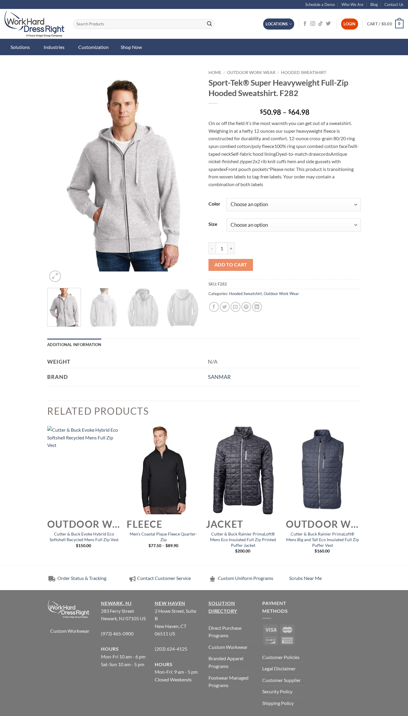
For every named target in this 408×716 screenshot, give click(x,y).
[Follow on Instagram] (312, 24)
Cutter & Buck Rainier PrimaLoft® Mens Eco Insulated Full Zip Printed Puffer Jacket (243, 539)
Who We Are (352, 4)
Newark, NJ (116, 603)
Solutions (20, 47)
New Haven (170, 603)
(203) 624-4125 (171, 649)
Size (212, 223)
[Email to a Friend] (235, 307)
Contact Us (394, 4)
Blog (374, 4)
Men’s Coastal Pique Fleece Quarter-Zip (163, 536)
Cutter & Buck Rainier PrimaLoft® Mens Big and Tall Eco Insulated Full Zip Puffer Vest (322, 539)
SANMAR (219, 377)
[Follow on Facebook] (305, 24)
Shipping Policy (278, 703)
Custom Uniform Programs (245, 578)
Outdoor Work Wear (251, 72)
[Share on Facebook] (214, 307)
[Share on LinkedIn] (257, 307)
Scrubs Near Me (305, 578)
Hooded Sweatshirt (303, 72)
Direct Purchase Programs (224, 631)
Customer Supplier (281, 680)
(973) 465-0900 (117, 633)
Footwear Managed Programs (228, 681)
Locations (277, 23)
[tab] (74, 345)
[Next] (189, 175)
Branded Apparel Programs (225, 662)
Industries (54, 47)
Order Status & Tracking (81, 578)
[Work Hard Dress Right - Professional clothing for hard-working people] (34, 24)
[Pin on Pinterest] (246, 307)
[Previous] (57, 175)
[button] (385, 24)
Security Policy (277, 691)
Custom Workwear (69, 631)
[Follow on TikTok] (320, 24)
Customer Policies (281, 657)
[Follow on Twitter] (328, 24)
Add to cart (230, 264)
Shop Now (131, 47)
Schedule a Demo (320, 4)
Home (214, 72)
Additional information (74, 344)
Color (214, 203)
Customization (93, 47)
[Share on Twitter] (225, 307)
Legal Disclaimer (279, 668)
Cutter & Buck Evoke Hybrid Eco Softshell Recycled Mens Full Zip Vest (84, 536)
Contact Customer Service (164, 578)
